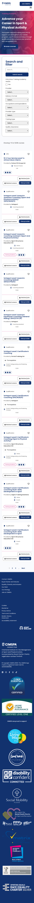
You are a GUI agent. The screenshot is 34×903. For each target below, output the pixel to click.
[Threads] (13, 672)
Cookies (4, 605)
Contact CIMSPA (7, 579)
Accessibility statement (9, 621)
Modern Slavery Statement (6, 617)
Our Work (5, 587)
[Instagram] (6, 672)
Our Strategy (6, 590)
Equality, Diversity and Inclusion (11, 584)
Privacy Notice (6, 611)
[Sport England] (25, 628)
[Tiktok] (16, 672)
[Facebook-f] (9, 672)
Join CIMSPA (26, 4)
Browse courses (10, 46)
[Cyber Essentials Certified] (17, 686)
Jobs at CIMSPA (6, 592)
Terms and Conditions (9, 613)
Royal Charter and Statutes (10, 582)
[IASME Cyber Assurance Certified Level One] (17, 707)
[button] (30, 7)
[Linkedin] (2, 672)
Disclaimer (5, 608)
